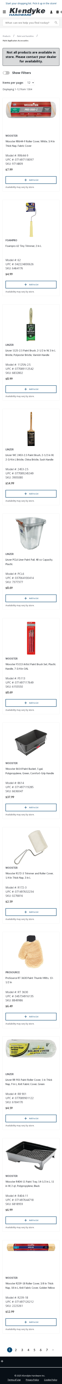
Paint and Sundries (25, 36)
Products (7, 36)
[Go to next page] (53, 1350)
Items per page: (13, 83)
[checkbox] (6, 73)
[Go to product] (31, 110)
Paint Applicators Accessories (15, 40)
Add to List (33, 180)
